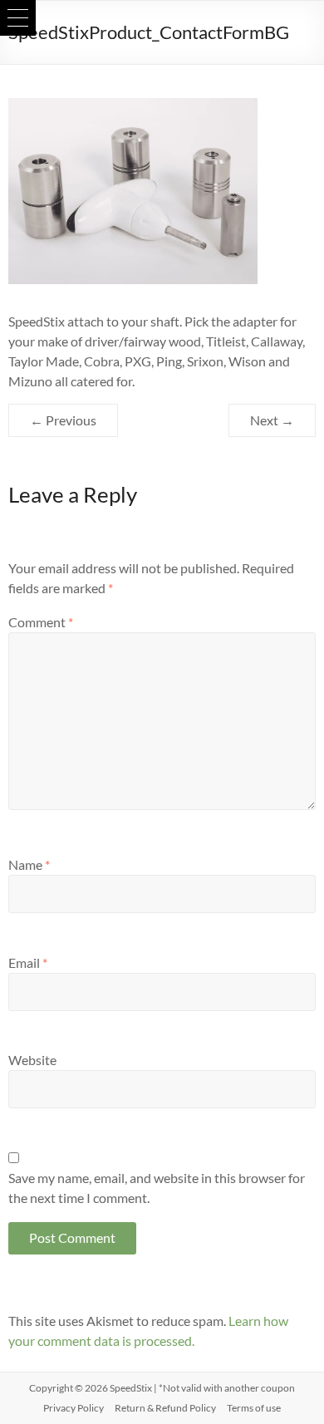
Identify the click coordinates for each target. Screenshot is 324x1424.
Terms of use (254, 1408)
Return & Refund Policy (165, 1408)
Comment (40, 622)
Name (29, 864)
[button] (18, 18)
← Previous (63, 420)
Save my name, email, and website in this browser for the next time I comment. (156, 1187)
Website (32, 1060)
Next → (272, 420)
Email (27, 962)
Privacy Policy (73, 1408)
